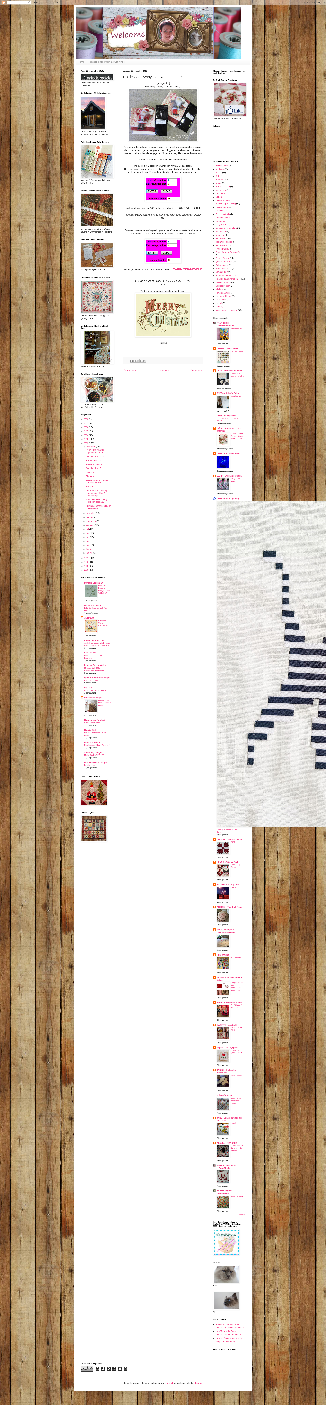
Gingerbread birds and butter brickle (104, 702)
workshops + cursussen (226, 310)
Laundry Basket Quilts (95, 665)
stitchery (219, 289)
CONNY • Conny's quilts (228, 348)
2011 (86, 558)
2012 (86, 443)
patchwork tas (222, 245)
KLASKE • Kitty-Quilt (227, 1143)
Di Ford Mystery (223, 200)
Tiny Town (220, 299)
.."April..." (234, 1123)
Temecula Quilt (222, 293)
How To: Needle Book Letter (228, 1335)
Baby (218, 176)
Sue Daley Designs (93, 752)
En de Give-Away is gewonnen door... (95, 451)
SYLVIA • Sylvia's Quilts (228, 393)
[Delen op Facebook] (141, 361)
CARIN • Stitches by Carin (229, 476)
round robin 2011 (223, 268)
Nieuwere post (130, 370)
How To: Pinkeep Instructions (229, 1338)
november (91, 513)
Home (81, 61)
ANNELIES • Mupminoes (228, 453)
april (88, 541)
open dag (220, 235)
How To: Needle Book (226, 1331)
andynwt (169, 1383)
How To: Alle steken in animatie (230, 1328)
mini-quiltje (221, 231)
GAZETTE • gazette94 (227, 1025)
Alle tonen (241, 1215)
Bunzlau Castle (223, 186)
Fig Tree (88, 688)
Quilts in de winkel (224, 261)
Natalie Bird (90, 730)
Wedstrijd (220, 306)
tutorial (219, 303)
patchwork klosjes (224, 242)
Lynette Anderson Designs (97, 678)
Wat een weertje (237, 1075)
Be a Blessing (89, 765)
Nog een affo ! (236, 957)
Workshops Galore (92, 723)
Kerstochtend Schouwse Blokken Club (97, 481)
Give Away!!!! (91, 476)
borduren (220, 180)
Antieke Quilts (222, 166)
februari (90, 549)
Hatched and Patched (94, 720)
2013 (86, 439)
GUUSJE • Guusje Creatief (229, 839)
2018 (86, 419)
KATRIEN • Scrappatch (228, 884)
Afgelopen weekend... (96, 464)
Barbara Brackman (93, 583)
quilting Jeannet (224, 1095)
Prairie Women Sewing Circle (229, 252)
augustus (90, 525)
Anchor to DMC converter (227, 1324)
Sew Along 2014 (223, 282)
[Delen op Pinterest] (144, 361)
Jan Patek (89, 618)
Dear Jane (220, 193)
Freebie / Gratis (223, 214)
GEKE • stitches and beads (229, 371)
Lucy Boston (221, 224)
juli (87, 529)
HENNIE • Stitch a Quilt (227, 862)
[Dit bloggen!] (134, 361)
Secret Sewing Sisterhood (229, 1002)
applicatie (220, 169)
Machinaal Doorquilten (226, 228)
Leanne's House (92, 742)
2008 (86, 570)
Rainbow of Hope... (92, 680)
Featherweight (222, 207)
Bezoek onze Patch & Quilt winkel (107, 61)
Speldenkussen (223, 286)
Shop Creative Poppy (225, 1342)
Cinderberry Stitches (94, 640)
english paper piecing (226, 204)
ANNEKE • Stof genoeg (228, 498)
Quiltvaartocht (222, 265)
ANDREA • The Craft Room (230, 907)
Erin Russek (90, 653)
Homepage (164, 370)
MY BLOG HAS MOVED (94, 755)
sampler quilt (222, 272)
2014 (86, 435)
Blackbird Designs (93, 698)
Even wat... (91, 472)
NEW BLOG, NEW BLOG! (95, 690)
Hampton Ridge (223, 218)
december (91, 446)
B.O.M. (219, 173)
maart (89, 545)
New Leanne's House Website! (97, 745)
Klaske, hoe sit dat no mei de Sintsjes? (237, 1148)
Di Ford (219, 197)
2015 (86, 431)
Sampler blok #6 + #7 (95, 456)
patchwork (220, 238)
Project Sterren (222, 258)
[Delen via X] (138, 361)
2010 (86, 562)
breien (219, 183)
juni (88, 533)
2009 (86, 566)
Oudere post (196, 370)
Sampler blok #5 (93, 468)
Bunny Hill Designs (93, 605)
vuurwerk (235, 887)
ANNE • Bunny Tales (226, 416)
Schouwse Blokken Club (227, 275)
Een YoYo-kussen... (95, 460)
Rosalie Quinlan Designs (96, 762)
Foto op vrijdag (237, 351)
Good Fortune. (237, 1196)
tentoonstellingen (224, 296)
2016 (86, 427)
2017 (86, 423)
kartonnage (221, 221)
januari (89, 553)
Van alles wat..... (237, 396)
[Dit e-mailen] (131, 361)
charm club (221, 190)
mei (88, 537)
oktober (90, 517)
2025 (233, 842)
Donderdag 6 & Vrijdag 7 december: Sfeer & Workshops (97, 493)
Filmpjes (219, 211)
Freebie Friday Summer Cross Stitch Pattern (237, 436)
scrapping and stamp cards (228, 279)
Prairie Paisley (222, 249)
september (91, 521)
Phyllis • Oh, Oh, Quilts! (228, 1047)
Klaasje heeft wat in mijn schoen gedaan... (97, 500)
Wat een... (90, 486)
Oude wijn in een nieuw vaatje (236, 1100)
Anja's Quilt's (223, 955)
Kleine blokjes (236, 328)
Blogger (198, 1383)
